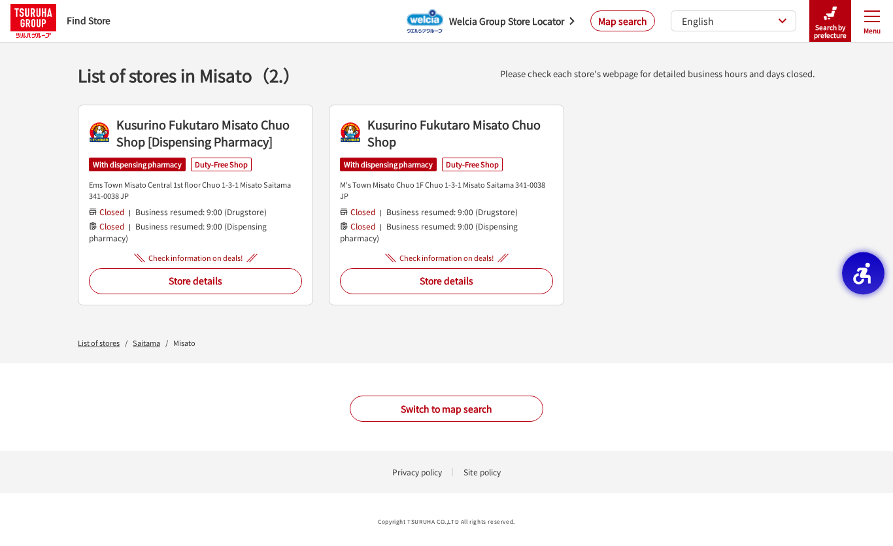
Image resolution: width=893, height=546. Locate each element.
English (698, 20)
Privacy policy (417, 471)
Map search (622, 20)
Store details (195, 280)
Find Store (88, 20)
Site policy (482, 471)
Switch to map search (446, 408)
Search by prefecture (830, 31)
